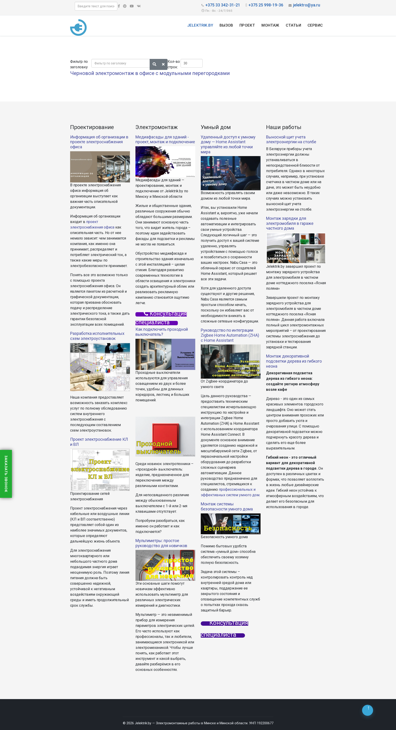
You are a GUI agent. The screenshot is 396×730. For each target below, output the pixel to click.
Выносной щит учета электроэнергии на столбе (291, 139)
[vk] (139, 6)
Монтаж (270, 25)
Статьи (293, 25)
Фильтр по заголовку (79, 64)
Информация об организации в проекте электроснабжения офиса (99, 142)
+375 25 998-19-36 (265, 5)
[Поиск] (154, 64)
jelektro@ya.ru (306, 5)
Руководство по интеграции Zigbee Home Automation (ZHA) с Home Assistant (230, 335)
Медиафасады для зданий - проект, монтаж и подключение (165, 139)
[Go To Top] (367, 710)
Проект (247, 25)
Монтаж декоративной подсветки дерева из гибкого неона (294, 361)
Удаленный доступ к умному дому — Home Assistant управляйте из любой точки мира (228, 144)
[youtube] (132, 6)
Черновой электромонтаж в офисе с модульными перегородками (150, 73)
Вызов (226, 25)
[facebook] (119, 6)
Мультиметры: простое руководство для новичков (161, 543)
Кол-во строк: (174, 64)
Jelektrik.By (200, 25)
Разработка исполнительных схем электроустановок (97, 336)
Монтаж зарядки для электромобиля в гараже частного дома (290, 223)
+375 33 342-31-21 (222, 5)
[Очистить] (163, 64)
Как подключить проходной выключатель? (161, 332)
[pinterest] (124, 6)
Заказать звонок (6, 473)
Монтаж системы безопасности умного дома (227, 506)
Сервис (315, 25)
